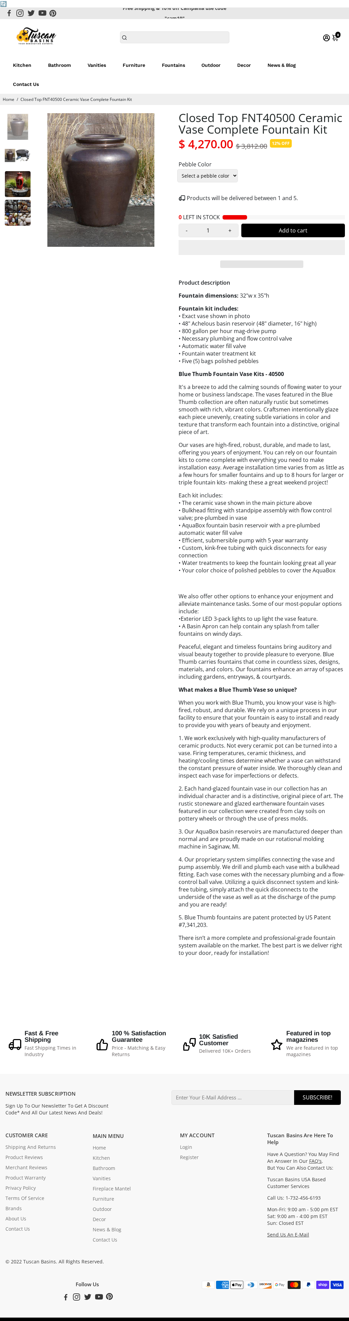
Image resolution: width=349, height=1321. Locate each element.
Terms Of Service (24, 1198)
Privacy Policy (20, 1188)
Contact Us (26, 84)
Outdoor (211, 65)
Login (186, 1147)
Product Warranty (25, 1178)
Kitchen (22, 65)
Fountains (173, 65)
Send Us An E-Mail (288, 1235)
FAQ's (315, 1161)
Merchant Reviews (26, 1168)
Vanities (97, 65)
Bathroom (59, 65)
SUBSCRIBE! (317, 1097)
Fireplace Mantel (112, 1189)
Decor (244, 65)
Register (189, 1157)
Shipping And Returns (30, 1147)
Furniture (134, 65)
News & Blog (282, 65)
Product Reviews (24, 1157)
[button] (262, 247)
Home (8, 99)
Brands (13, 1208)
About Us (15, 1219)
